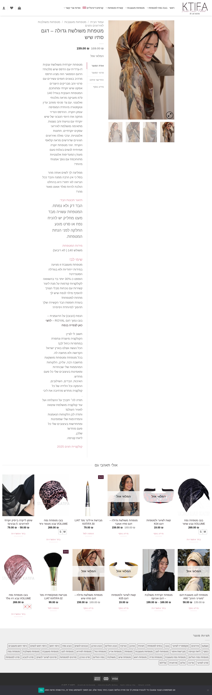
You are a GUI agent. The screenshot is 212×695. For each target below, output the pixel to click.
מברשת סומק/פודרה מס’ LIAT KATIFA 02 (53, 596)
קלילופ (163, 662)
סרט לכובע (28, 657)
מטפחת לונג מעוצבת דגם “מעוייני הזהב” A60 (194, 596)
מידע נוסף (159, 533)
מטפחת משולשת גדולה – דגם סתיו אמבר (124, 522)
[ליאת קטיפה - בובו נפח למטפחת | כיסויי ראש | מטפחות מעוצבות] (194, 8)
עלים (182, 662)
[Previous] (169, 70)
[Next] (111, 70)
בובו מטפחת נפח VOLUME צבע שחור (194, 522)
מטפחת (128, 651)
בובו (167, 645)
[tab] (95, 65)
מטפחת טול (100, 651)
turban (205, 645)
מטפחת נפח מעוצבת (175, 657)
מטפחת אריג (115, 651)
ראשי (171, 8)
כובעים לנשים (81, 645)
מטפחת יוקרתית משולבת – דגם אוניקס (159, 596)
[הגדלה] (169, 115)
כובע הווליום (111, 645)
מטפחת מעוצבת (50, 651)
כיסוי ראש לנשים (38, 645)
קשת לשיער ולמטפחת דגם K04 (159, 522)
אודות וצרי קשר (73, 8)
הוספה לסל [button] (88, 533)
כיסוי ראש (54, 645)
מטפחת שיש (125, 657)
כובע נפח (67, 645)
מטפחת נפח (14, 651)
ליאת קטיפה (194, 651)
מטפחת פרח (156, 657)
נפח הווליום (98, 657)
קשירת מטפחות (115, 8)
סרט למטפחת (13, 657)
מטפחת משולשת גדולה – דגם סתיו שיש (88, 596)
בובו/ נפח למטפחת (158, 8)
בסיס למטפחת (154, 645)
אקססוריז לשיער (180, 645)
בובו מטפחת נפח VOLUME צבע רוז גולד (18, 596)
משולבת (111, 657)
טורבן (132, 645)
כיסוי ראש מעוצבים (18, 645)
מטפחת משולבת (31, 651)
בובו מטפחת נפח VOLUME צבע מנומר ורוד (53, 522)
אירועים (195, 645)
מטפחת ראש (140, 657)
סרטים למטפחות (68, 657)
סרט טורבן (84, 657)
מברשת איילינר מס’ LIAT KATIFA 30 (88, 522)
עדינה (191, 662)
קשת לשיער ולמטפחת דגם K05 (123, 596)
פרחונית (173, 662)
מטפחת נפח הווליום (198, 657)
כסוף (205, 651)
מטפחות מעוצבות (135, 8)
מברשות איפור (178, 651)
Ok (41, 690)
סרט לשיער (202, 662)
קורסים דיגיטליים (95, 8)
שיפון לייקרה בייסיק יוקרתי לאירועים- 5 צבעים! (18, 522)
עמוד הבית (97, 22)
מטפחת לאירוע (84, 651)
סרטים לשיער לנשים (47, 657)
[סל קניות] (19, 8)
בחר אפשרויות (194, 539)
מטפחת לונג (67, 651)
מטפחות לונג (162, 651)
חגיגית (141, 645)
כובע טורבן (96, 645)
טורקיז (123, 645)
